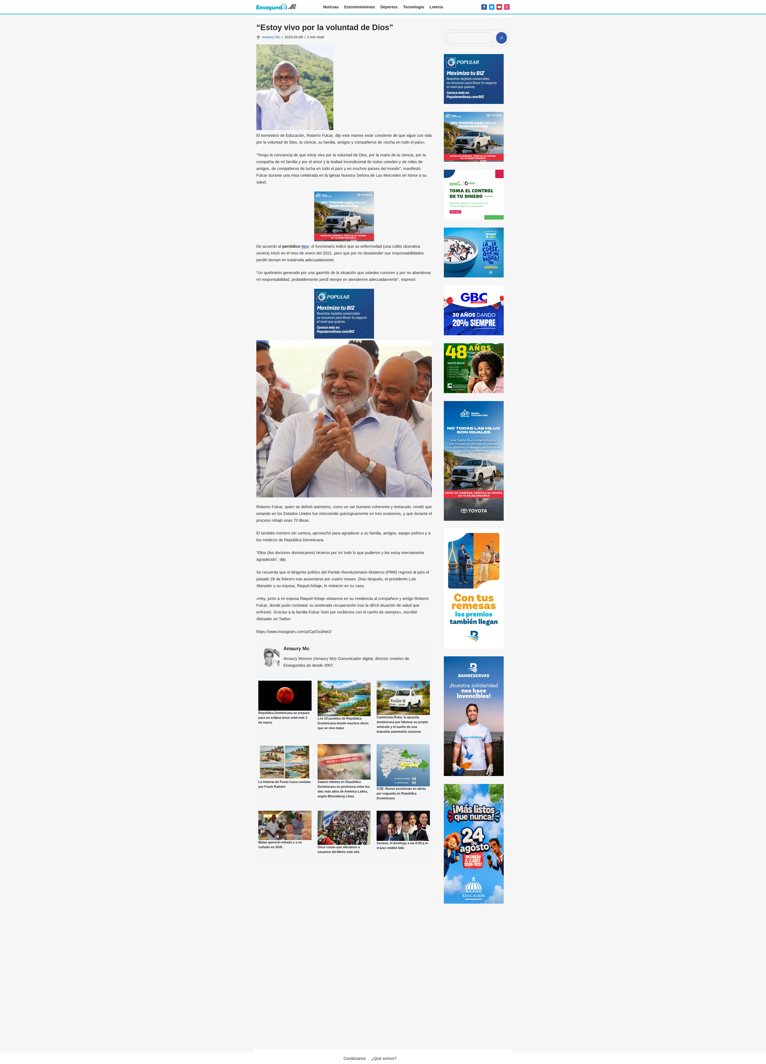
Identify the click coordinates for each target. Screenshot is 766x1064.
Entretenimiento (359, 7)
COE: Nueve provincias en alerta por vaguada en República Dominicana (401, 793)
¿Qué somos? (384, 1058)
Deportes (389, 7)
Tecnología (413, 7)
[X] (492, 7)
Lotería (436, 7)
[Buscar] (501, 38)
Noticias (331, 7)
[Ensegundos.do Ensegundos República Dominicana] (276, 7)
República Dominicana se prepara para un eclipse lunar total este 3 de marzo (284, 717)
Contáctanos (355, 1058)
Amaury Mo (271, 37)
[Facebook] (484, 7)
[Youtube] (499, 7)
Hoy (305, 246)
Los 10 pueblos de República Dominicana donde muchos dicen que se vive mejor (343, 723)
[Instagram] (507, 7)
